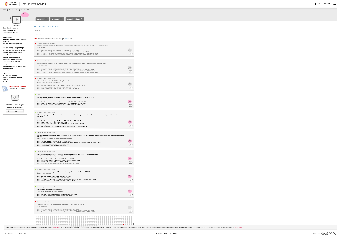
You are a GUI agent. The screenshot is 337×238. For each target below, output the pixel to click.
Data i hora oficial (7, 37)
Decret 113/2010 (239, 227)
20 (65, 38)
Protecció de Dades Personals (11, 55)
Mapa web (159, 233)
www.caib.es (56, 227)
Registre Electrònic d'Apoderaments (12, 59)
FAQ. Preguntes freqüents (10, 75)
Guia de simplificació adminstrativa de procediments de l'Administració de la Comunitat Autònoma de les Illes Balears (14, 49)
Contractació (6, 70)
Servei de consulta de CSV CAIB (11, 61)
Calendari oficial (7, 35)
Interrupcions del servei (9, 64)
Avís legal (167, 233)
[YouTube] (323, 233)
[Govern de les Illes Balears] (12, 4)
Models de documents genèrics (11, 57)
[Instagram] (326, 233)
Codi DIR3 (5, 81)
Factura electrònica (8, 68)
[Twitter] (330, 233)
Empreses (56, 19)
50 (66, 38)
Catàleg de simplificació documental (12, 52)
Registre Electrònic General (10, 32)
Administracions (73, 19)
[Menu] (334, 4)
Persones (41, 19)
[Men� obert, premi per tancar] (17, 28)
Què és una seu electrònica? (10, 30)
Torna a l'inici (38, 34)
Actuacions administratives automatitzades (14, 66)
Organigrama (6, 73)
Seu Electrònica (9, 28)
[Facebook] (334, 233)
